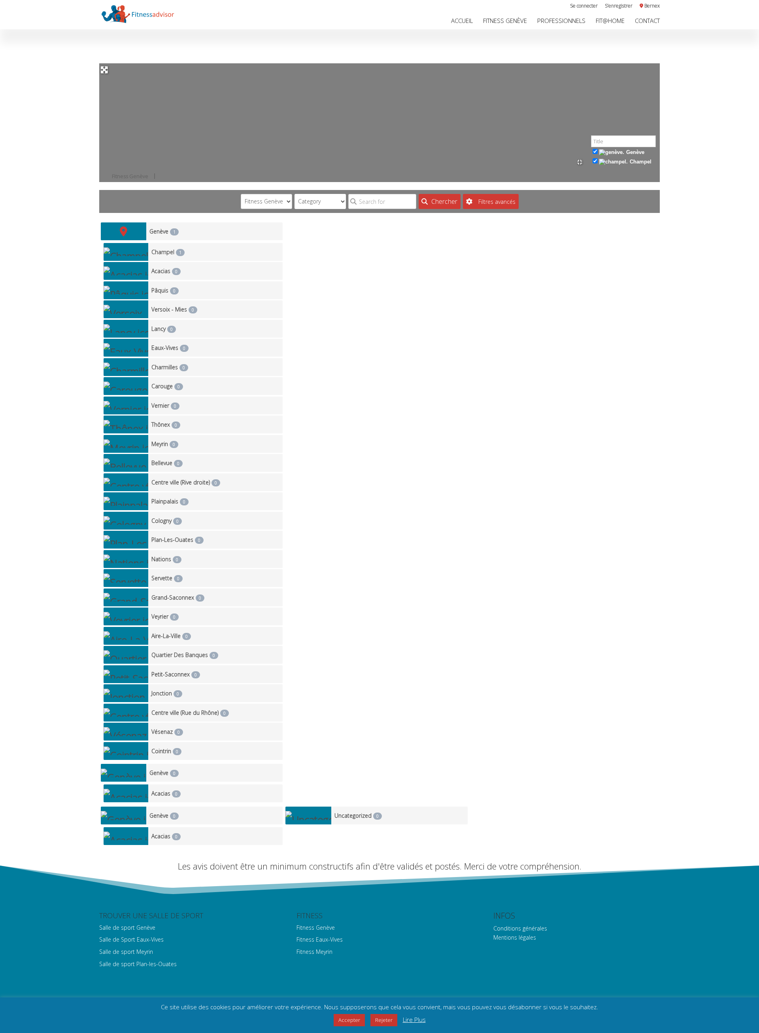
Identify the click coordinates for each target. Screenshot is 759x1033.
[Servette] (126, 578)
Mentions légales (514, 937)
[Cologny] (126, 521)
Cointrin (164, 751)
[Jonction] (126, 693)
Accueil (462, 21)
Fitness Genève (505, 21)
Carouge (165, 386)
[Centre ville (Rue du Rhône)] (126, 713)
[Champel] (126, 252)
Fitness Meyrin (314, 951)
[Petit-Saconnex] (126, 674)
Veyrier (163, 616)
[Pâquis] (126, 290)
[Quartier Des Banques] (126, 655)
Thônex (164, 424)
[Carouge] (126, 386)
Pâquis (163, 290)
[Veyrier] (126, 616)
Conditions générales (520, 928)
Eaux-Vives (168, 347)
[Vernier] (126, 405)
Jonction (165, 693)
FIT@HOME (610, 21)
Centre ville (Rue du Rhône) (188, 712)
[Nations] (126, 559)
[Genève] (123, 231)
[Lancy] (126, 329)
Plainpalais (168, 501)
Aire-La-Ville (169, 636)
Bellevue (165, 463)
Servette (165, 578)
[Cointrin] (126, 751)
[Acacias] (126, 271)
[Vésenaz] (126, 732)
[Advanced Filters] (490, 201)
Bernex (651, 6)
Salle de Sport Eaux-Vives (131, 939)
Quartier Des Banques (183, 655)
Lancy (162, 328)
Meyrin (163, 444)
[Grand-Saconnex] (126, 597)
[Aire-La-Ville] (126, 636)
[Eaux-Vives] (126, 348)
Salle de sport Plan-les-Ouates (138, 964)
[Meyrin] (126, 444)
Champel (640, 162)
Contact (647, 21)
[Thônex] (126, 424)
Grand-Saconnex (176, 597)
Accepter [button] (349, 1020)
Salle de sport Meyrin (126, 951)
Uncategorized (356, 815)
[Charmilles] (126, 367)
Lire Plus (414, 1020)
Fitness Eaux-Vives (319, 939)
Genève (635, 152)
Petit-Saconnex (174, 674)
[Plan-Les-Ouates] (126, 540)
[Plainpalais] (126, 501)
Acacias (164, 271)
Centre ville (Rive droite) (184, 482)
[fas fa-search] (440, 201)
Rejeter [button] (384, 1020)
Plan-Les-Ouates (175, 539)
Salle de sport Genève (127, 927)
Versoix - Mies (172, 309)
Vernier (163, 405)
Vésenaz (165, 731)
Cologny (165, 520)
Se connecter (584, 6)
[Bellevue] (126, 463)
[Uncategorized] (308, 815)
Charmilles (168, 367)
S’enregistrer (618, 6)
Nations (164, 559)
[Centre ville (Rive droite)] (126, 482)
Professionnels (561, 21)
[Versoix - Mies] (126, 309)
